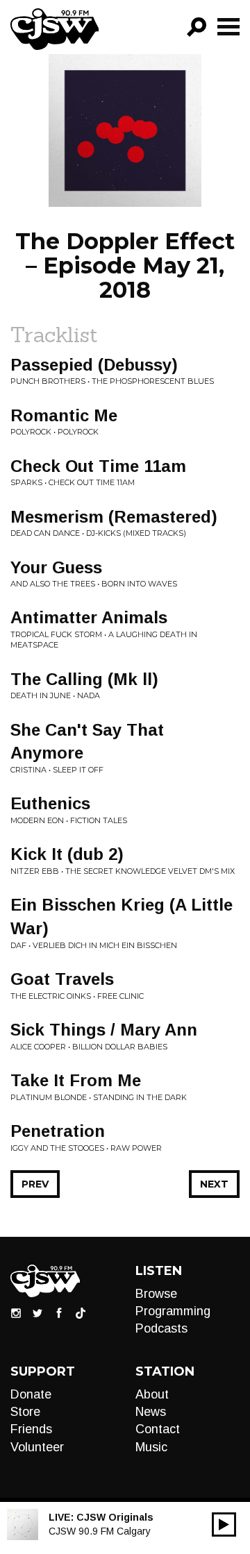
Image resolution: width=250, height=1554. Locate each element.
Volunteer (37, 1447)
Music (151, 1447)
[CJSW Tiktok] (80, 1312)
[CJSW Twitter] (37, 1312)
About (152, 1394)
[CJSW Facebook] (59, 1312)
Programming (172, 1311)
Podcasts (161, 1328)
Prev (35, 1184)
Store (25, 1412)
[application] (224, 1524)
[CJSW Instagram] (16, 1312)
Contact (157, 1429)
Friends (31, 1429)
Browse (156, 1294)
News (150, 1412)
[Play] (224, 1524)
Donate (30, 1394)
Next (214, 1184)
